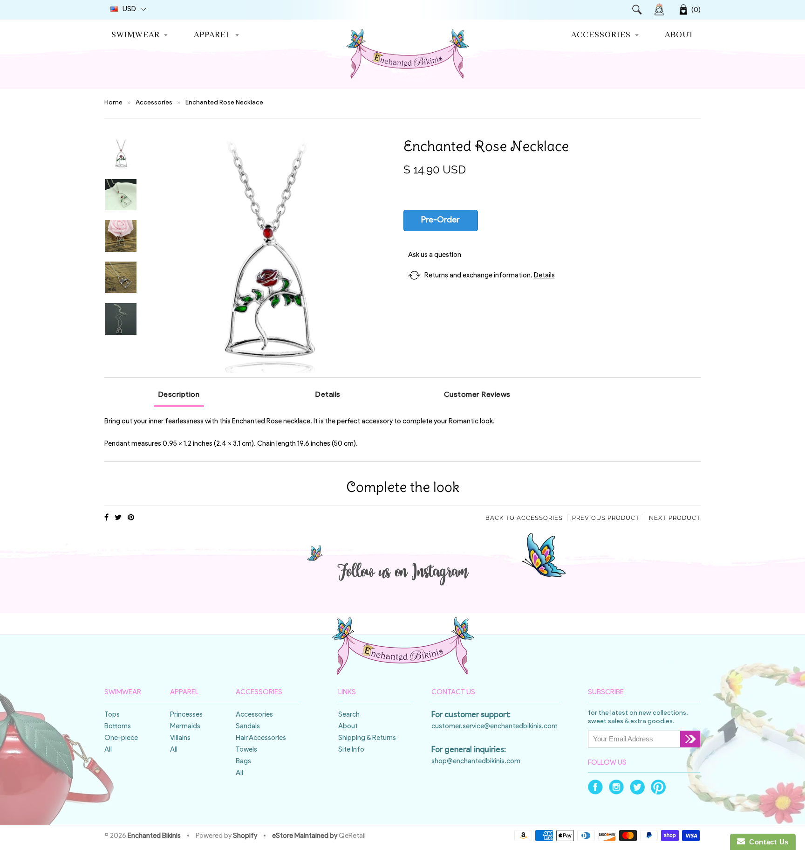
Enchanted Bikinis (154, 836)
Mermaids (185, 726)
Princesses (186, 715)
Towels (246, 749)
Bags (243, 761)
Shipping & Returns (367, 738)
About (679, 35)
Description (179, 395)
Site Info (351, 749)
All (108, 749)
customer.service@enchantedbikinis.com (494, 726)
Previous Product (606, 517)
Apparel (212, 35)
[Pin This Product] (131, 518)
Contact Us (767, 842)
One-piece (121, 738)
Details (544, 275)
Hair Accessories (261, 738)
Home (113, 102)
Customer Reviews (477, 395)
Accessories (601, 35)
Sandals (248, 726)
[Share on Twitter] (118, 518)
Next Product (675, 517)
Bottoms (117, 726)
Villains (180, 738)
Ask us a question (434, 255)
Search (349, 715)
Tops (112, 715)
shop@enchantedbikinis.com (475, 761)
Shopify (245, 836)
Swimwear (135, 35)
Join (659, 9)
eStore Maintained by (304, 836)
